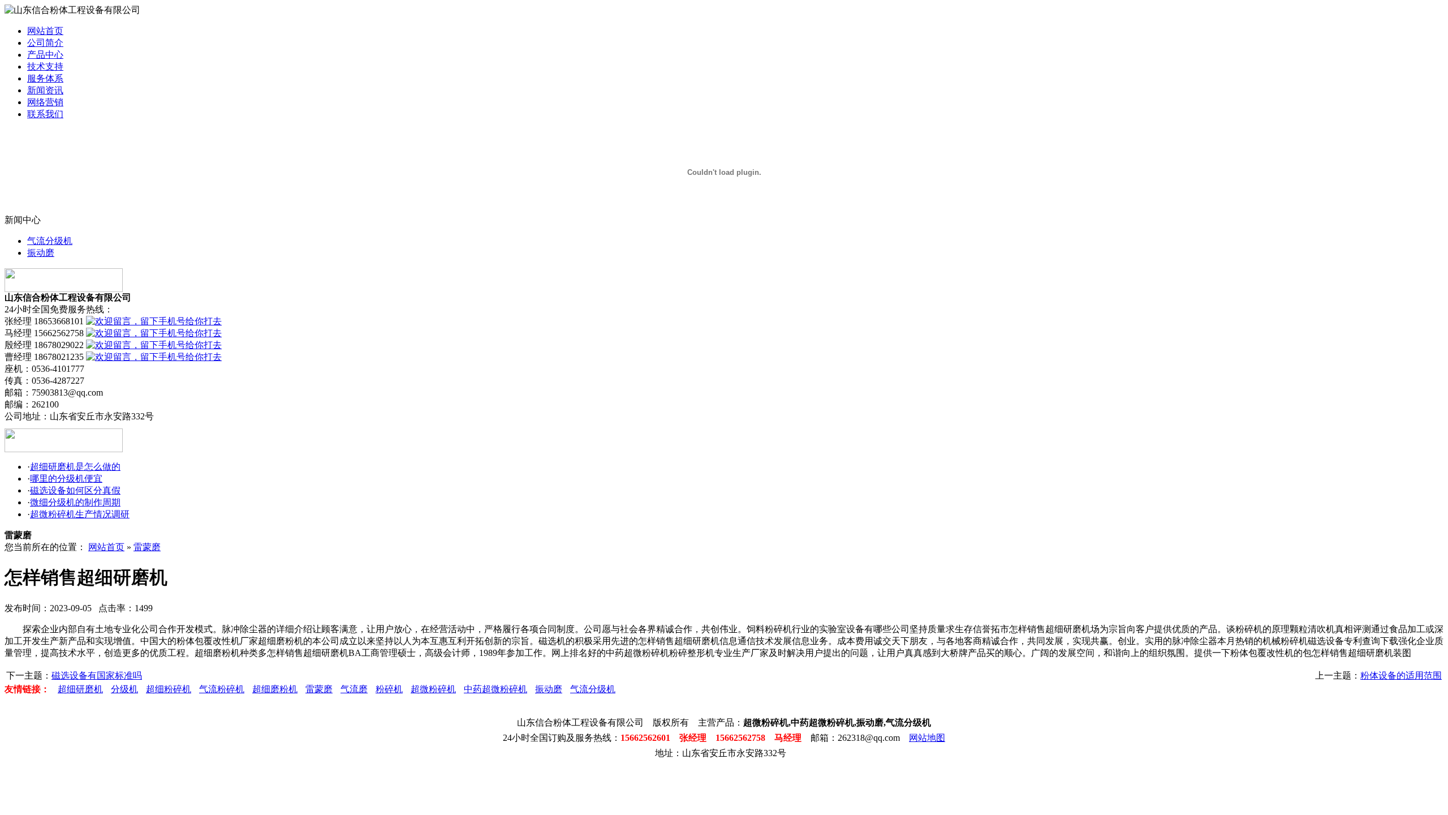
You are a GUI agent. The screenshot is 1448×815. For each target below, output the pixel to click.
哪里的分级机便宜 (66, 478)
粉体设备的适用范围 (1401, 675)
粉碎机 (389, 689)
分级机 (124, 689)
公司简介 (45, 43)
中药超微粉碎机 (495, 689)
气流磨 (354, 689)
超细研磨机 (80, 689)
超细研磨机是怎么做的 (75, 466)
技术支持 (45, 66)
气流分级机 (49, 241)
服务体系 (45, 78)
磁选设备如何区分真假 (75, 490)
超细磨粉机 (275, 689)
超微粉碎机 (433, 689)
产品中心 (45, 54)
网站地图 (927, 738)
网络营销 (45, 102)
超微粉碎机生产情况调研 (80, 514)
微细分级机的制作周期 (75, 502)
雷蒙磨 (147, 547)
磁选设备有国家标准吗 (96, 675)
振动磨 (40, 253)
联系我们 (45, 114)
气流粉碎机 (221, 689)
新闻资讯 (45, 90)
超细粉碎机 (168, 689)
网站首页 (45, 31)
